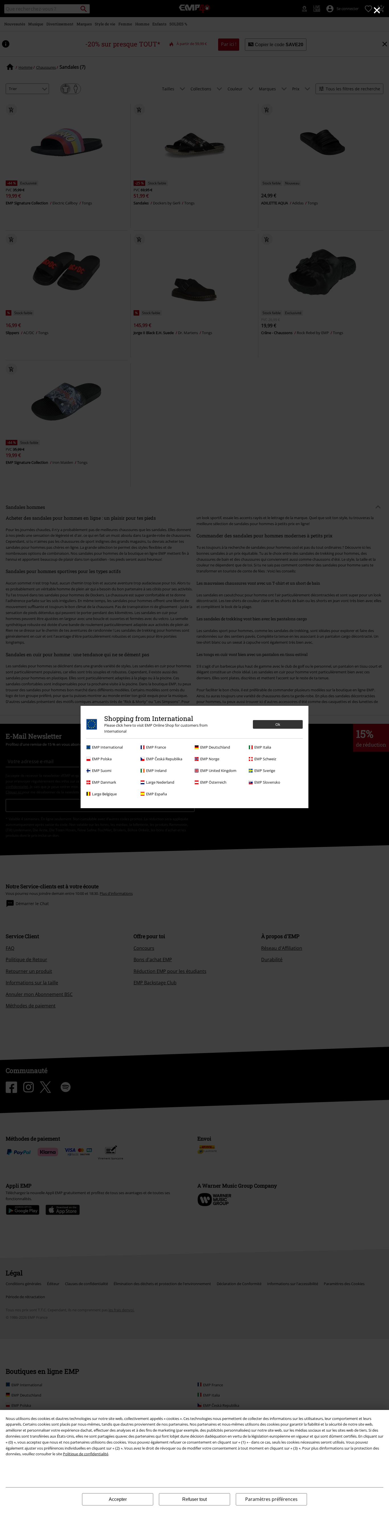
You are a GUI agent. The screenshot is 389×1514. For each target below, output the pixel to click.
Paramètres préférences (271, 1499)
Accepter (118, 1499)
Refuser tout (194, 1499)
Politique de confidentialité (85, 1453)
